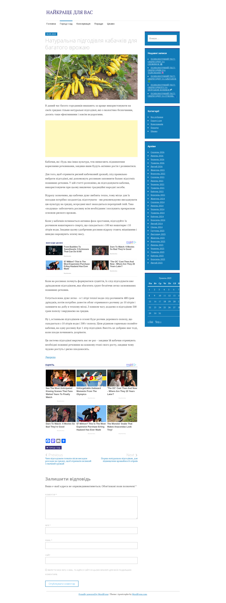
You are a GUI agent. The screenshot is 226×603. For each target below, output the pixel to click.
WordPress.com (139, 594)
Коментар (51, 494)
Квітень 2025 (157, 191)
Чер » (158, 321)
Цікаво (111, 23)
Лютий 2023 (157, 262)
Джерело (50, 357)
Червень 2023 (157, 248)
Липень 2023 (157, 244)
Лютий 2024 (157, 223)
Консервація (83, 23)
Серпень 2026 (157, 152)
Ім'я (48, 525)
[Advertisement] (91, 141)
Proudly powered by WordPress (93, 594)
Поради (98, 23)
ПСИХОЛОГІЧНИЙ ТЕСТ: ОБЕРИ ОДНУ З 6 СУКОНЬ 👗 (162, 94)
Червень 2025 (157, 184)
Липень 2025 (157, 180)
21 (179, 301)
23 (155, 307)
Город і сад (66, 23)
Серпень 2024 (157, 202)
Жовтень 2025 (158, 170)
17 (160, 301)
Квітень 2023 (157, 255)
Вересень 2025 (158, 173)
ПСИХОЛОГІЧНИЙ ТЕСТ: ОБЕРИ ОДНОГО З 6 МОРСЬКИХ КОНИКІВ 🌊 (161, 87)
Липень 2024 (157, 205)
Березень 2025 (158, 194)
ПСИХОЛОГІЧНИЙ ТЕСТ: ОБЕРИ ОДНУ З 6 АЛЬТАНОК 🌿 (162, 79)
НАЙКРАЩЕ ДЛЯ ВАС (69, 12)
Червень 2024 (157, 209)
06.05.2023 (51, 34)
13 (174, 295)
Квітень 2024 (157, 216)
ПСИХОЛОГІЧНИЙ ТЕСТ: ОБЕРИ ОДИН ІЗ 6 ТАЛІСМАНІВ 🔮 (161, 70)
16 (155, 301)
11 (164, 295)
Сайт (47, 555)
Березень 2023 (158, 259)
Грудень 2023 (157, 230)
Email (48, 540)
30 (155, 313)
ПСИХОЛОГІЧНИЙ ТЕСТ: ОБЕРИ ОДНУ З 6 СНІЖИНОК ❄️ (161, 61)
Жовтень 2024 (158, 198)
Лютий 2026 (157, 166)
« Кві (150, 321)
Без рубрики (157, 117)
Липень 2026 (157, 155)
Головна (51, 23)
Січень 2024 (156, 227)
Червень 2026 (157, 159)
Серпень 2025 (157, 177)
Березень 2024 (158, 220)
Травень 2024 (157, 212)
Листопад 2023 (158, 234)
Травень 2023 (157, 252)
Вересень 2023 (158, 241)
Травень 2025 (157, 187)
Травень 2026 (157, 162)
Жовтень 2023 (158, 237)
